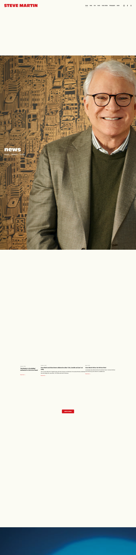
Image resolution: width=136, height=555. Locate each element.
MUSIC (6, 154)
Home (86, 5)
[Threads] (131, 6)
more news (68, 411)
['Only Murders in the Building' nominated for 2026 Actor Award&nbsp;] (30, 363)
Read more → (23, 374)
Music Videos (105, 5)
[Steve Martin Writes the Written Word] (100, 363)
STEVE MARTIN (21, 5)
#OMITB (14, 154)
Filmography (112, 5)
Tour (95, 5)
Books (118, 5)
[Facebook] (127, 6)
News (91, 5)
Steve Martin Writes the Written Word (95, 367)
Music (98, 5)
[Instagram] (124, 6)
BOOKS (22, 154)
